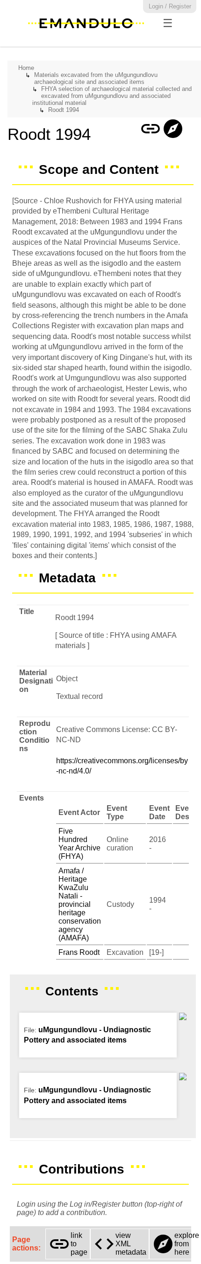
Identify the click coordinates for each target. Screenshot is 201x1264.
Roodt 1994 (63, 109)
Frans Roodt (79, 952)
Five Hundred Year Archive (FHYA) (79, 843)
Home (26, 67)
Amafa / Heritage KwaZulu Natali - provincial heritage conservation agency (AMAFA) (79, 904)
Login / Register (170, 6)
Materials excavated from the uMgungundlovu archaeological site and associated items (96, 78)
